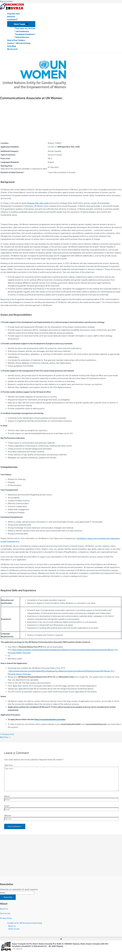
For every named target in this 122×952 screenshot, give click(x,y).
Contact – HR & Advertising (18, 43)
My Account (12, 49)
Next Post (5, 737)
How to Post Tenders (16, 40)
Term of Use (5, 913)
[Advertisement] (35, 123)
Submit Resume (22, 37)
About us (12, 926)
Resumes (11, 16)
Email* (7, 806)
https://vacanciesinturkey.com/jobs (49, 719)
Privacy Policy (6, 918)
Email (2, 893)
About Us (4, 909)
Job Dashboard (22, 31)
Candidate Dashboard (25, 34)
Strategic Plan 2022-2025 (38, 203)
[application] (17, 19)
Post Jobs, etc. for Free (25, 28)
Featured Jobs (13, 14)
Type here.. (9, 765)
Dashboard (12, 19)
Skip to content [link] (6, 1)
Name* (7, 796)
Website (7, 815)
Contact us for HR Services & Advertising (24, 923)
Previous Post (7, 734)
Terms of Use (13, 929)
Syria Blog (11, 46)
